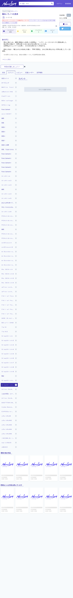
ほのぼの (46, 20)
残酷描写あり (21, 20)
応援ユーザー (29, 72)
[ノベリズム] (9, 3)
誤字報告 (39, 72)
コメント (11, 72)
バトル (41, 20)
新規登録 (68, 3)
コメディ (15, 11)
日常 (50, 20)
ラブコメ (31, 20)
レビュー (19, 72)
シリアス (10, 20)
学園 (54, 20)
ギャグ (15, 20)
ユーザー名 (9, 17)
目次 (3, 72)
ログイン (59, 3)
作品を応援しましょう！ (12, 67)
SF (11, 11)
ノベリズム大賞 (13, 22)
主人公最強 (5, 22)
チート (36, 20)
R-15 (27, 20)
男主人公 (5, 20)
